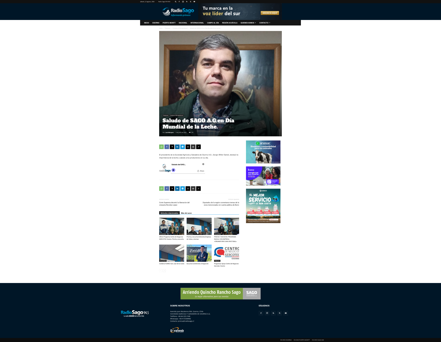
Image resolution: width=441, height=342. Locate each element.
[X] (190, 1)
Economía (190, 234)
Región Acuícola (229, 23)
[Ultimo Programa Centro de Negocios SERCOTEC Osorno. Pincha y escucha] (171, 226)
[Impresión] (193, 146)
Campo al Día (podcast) (180, 28)
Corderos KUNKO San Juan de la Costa (171, 264)
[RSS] (186, 1)
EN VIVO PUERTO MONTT (302, 340)
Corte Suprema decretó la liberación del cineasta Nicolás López (174, 204)
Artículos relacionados (169, 213)
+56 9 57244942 (185, 319)
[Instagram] (183, 1)
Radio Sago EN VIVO (164, 1)
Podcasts (167, 28)
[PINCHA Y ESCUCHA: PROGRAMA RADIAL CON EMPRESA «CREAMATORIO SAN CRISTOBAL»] (226, 226)
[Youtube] (194, 1)
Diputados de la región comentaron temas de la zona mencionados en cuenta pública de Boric (221, 204)
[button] (175, 1)
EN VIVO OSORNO (286, 340)
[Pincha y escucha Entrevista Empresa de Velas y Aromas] (199, 226)
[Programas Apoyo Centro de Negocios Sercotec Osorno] (226, 253)
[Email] (188, 146)
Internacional (197, 23)
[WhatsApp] (161, 146)
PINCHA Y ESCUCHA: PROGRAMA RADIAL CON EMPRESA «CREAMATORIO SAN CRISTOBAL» (225, 239)
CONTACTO (263, 23)
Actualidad (163, 234)
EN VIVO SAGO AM (318, 340)
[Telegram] (182, 146)
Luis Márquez (169, 132)
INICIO (146, 23)
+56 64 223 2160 (184, 316)
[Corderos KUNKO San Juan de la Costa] (171, 253)
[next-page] (164, 270)
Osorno (155, 23)
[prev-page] (160, 270)
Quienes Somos (247, 23)
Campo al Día (213, 23)
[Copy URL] (198, 146)
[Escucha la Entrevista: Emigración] (199, 253)
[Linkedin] (177, 146)
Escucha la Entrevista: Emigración (197, 264)
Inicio (161, 28)
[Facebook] (179, 1)
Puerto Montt (169, 23)
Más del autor (186, 213)
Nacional (183, 23)
